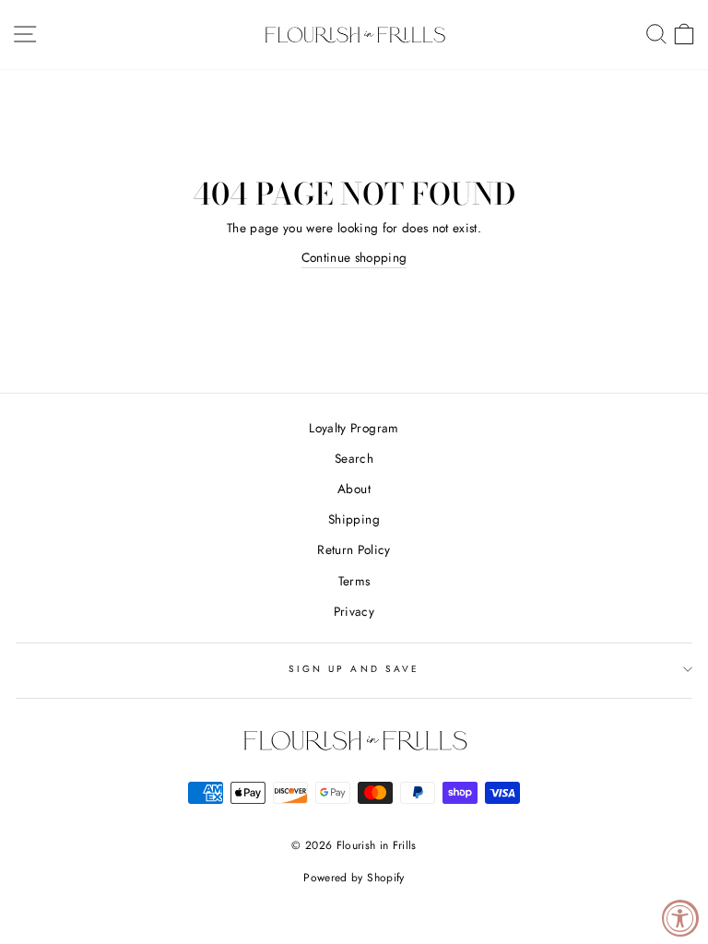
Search (354, 458)
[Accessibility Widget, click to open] (680, 918)
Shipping (354, 519)
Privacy (354, 611)
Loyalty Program (353, 428)
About (354, 488)
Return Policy (353, 549)
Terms (354, 581)
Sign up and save (354, 669)
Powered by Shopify (353, 877)
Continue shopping (354, 257)
